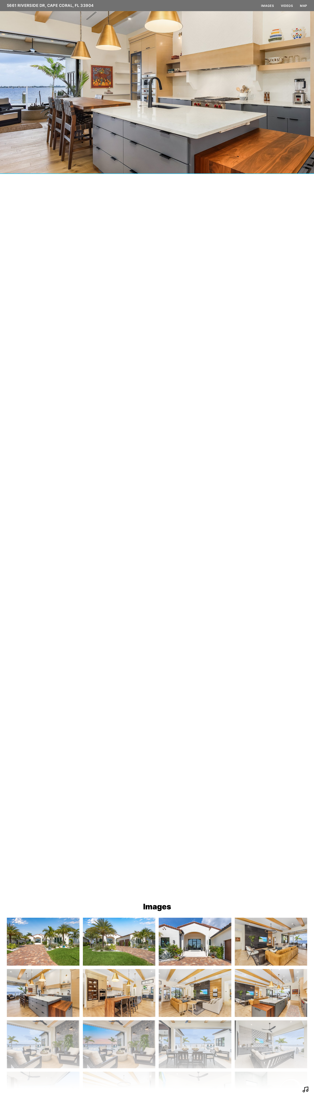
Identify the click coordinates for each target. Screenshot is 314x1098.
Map (303, 5)
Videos (287, 5)
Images (267, 5)
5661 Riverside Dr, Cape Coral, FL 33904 (50, 5)
